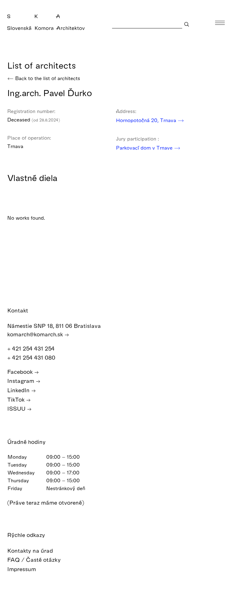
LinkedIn (19, 390)
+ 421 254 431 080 (32, 357)
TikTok (16, 399)
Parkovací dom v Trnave (145, 147)
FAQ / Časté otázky (34, 559)
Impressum (22, 569)
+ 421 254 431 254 (31, 348)
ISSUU (17, 408)
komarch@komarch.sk (35, 334)
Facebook (20, 371)
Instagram (21, 380)
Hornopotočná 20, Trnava (147, 120)
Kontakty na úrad (30, 550)
